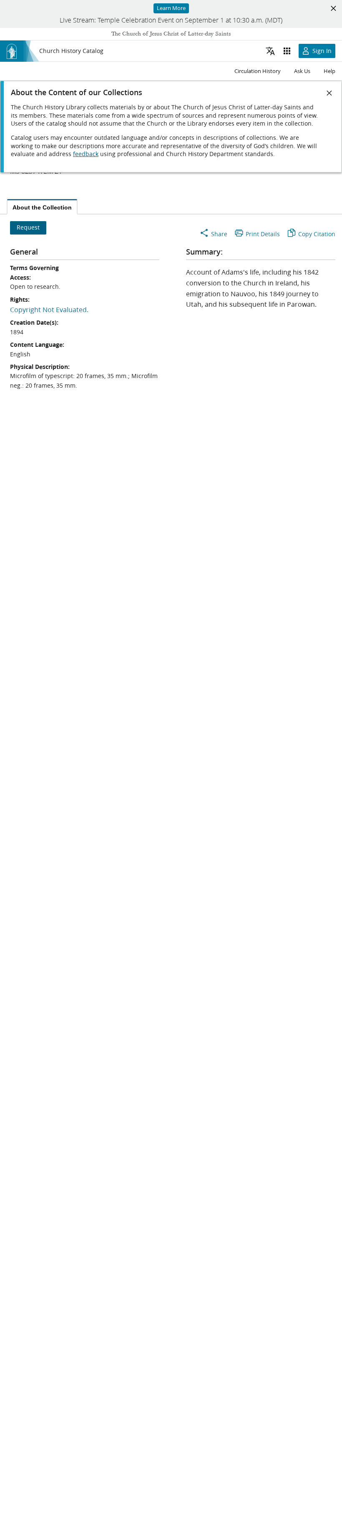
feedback (85, 154)
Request (28, 227)
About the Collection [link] (42, 207)
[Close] (329, 93)
